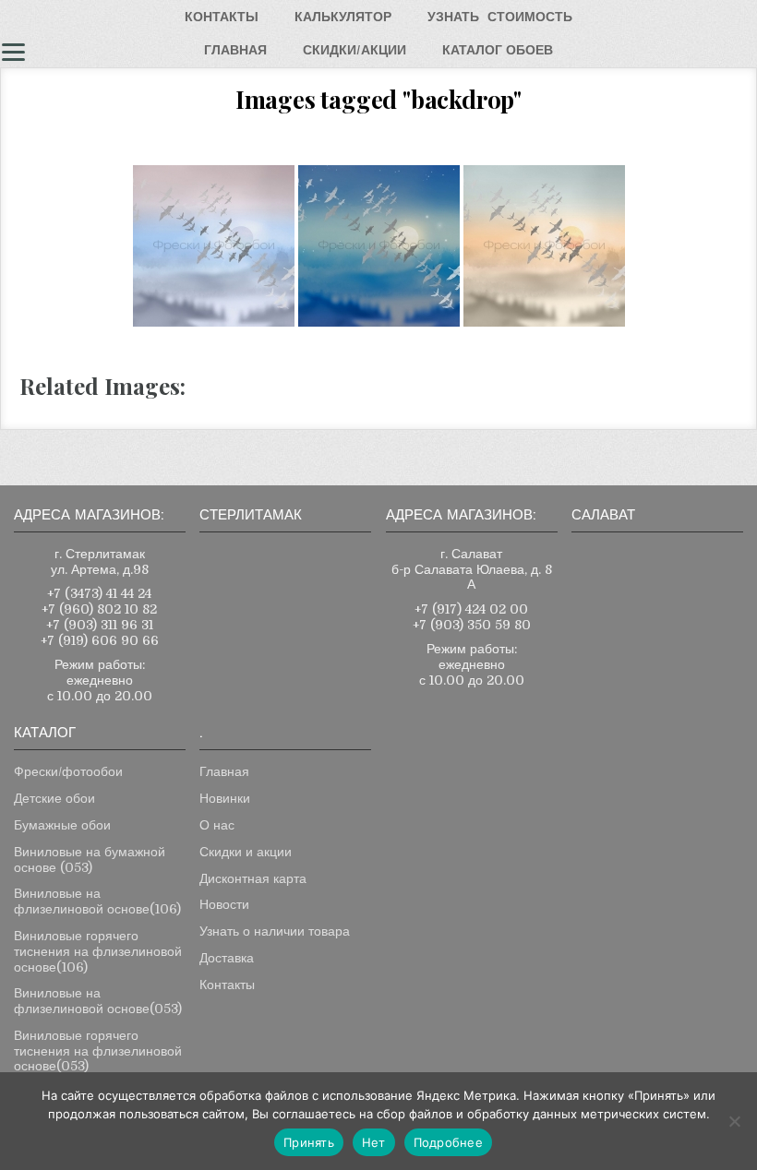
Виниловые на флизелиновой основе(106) (97, 901)
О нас (216, 825)
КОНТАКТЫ (221, 16)
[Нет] (734, 1121)
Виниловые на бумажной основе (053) (89, 859)
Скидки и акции (245, 851)
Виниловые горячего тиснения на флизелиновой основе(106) (98, 951)
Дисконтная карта (252, 878)
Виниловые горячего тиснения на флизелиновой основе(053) (98, 1051)
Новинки (224, 798)
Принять (308, 1142)
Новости (224, 904)
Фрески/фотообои (68, 771)
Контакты (227, 984)
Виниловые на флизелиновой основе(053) (98, 1000)
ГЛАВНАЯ (235, 49)
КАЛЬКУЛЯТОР (342, 16)
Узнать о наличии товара (274, 931)
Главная (224, 771)
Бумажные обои (62, 825)
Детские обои (54, 798)
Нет (374, 1142)
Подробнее (448, 1142)
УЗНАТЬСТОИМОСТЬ (499, 16)
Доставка (226, 957)
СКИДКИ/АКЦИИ (354, 49)
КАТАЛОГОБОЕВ (497, 49)
